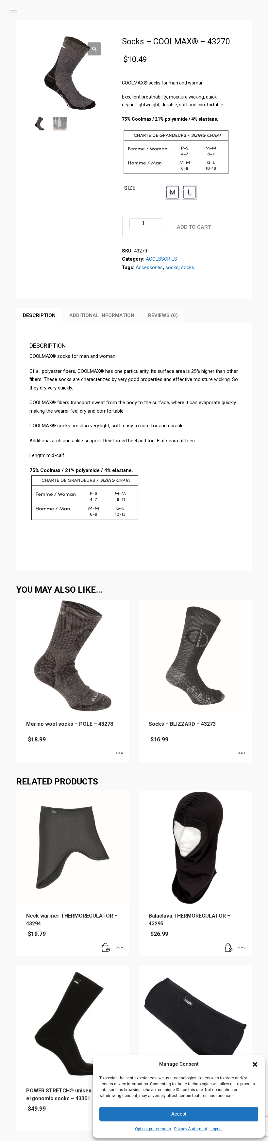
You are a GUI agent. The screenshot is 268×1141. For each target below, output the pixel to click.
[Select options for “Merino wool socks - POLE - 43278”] (119, 754)
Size (129, 188)
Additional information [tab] (101, 315)
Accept (178, 1114)
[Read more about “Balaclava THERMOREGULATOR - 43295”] (228, 948)
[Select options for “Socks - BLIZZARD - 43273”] (241, 754)
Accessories (149, 267)
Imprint (216, 1129)
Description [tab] (39, 315)
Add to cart (194, 227)
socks (171, 267)
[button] (255, 1064)
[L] (189, 192)
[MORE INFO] (119, 948)
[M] (172, 192)
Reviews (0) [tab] (163, 315)
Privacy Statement (190, 1129)
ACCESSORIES (161, 259)
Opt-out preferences (153, 1129)
